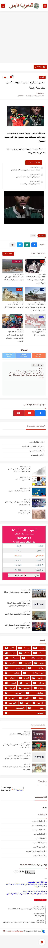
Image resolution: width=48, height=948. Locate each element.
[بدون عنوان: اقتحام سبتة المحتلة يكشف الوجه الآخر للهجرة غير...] (39, 604)
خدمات (10, 678)
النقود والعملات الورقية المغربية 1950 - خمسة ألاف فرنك (23, 923)
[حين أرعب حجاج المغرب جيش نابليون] (39, 615)
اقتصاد (24, 653)
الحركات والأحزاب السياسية (33, 446)
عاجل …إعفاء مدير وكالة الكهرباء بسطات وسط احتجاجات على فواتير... (17, 757)
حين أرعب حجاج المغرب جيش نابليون (17, 614)
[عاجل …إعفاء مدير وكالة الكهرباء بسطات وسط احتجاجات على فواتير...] (39, 757)
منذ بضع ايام (24, 589)
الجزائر (39, 653)
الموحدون (13, 693)
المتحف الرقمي (39, 847)
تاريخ (39, 663)
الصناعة (39, 688)
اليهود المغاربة (34, 673)
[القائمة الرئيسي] (45, 6)
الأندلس (25, 663)
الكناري (24, 698)
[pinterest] (18, 413)
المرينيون (24, 688)
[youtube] (29, 413)
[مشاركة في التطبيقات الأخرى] (12, 244)
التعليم (12, 673)
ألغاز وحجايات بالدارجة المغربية (19, 491)
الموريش (11, 703)
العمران (10, 698)
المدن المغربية (39, 855)
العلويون (38, 678)
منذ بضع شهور (17, 274)
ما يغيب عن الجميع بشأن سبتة (17, 592)
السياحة (10, 653)
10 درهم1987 (39, 916)
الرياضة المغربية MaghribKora (35, 892)
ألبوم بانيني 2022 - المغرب (19, 734)
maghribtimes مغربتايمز (37, 882)
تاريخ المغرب (40, 838)
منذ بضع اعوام (34, 167)
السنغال (39, 698)
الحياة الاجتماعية (38, 821)
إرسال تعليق (37, 365)
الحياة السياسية (39, 830)
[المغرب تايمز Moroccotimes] (24, 6)
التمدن (36, 708)
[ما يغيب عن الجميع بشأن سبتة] (39, 593)
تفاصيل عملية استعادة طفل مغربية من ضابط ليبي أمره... (36, 280)
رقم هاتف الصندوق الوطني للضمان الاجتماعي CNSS (17, 503)
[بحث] (3, 6)
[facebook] (40, 413)
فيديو (42, 77)
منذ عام (19, 329)
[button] (34, 244)
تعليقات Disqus (9, 355)
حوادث (36, 668)
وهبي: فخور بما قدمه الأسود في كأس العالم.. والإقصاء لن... (17, 626)
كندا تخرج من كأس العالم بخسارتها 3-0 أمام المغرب (26, 894)
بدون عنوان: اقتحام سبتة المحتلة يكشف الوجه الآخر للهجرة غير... (18, 604)
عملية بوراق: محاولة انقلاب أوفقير (28, 177)
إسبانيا (11, 658)
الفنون (10, 663)
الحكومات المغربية (36, 451)
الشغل (10, 683)
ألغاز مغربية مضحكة (23, 480)
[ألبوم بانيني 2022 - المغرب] (39, 735)
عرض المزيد (8, 254)
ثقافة (9, 648)
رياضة (39, 648)
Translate (19, 790)
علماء (25, 703)
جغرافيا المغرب (39, 842)
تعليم (24, 683)
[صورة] (39, 470)
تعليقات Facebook (23, 355)
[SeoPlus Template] (43, 931)
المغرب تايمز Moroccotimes (13, 931)
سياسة (24, 648)
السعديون (25, 713)
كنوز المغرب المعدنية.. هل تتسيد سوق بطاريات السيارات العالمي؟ (35, 308)
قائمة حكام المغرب (36, 442)
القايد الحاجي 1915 (24, 513)
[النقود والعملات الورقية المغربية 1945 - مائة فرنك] (39, 768)
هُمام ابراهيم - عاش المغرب (30, 184)
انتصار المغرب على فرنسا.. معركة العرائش (13, 306)
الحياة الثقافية (39, 834)
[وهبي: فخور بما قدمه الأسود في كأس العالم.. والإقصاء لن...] (39, 626)
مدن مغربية (14, 668)
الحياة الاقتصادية (38, 825)
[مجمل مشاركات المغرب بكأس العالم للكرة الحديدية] (39, 746)
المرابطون (35, 693)
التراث (24, 678)
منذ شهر (41, 274)
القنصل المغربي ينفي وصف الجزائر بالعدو (25, 170)
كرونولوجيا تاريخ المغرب (35, 851)
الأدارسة (39, 703)
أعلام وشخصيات (37, 455)
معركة (39, 683)
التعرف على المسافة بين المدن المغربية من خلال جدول (19, 470)
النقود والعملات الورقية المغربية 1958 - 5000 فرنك (26, 909)
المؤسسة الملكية (33, 658)
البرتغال (10, 688)
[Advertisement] (24, 37)
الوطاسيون (15, 708)
